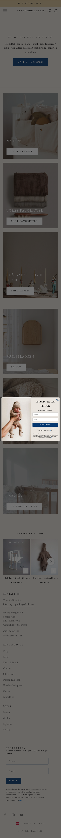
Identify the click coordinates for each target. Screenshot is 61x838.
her (50, 430)
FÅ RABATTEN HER (45, 425)
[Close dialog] (57, 399)
